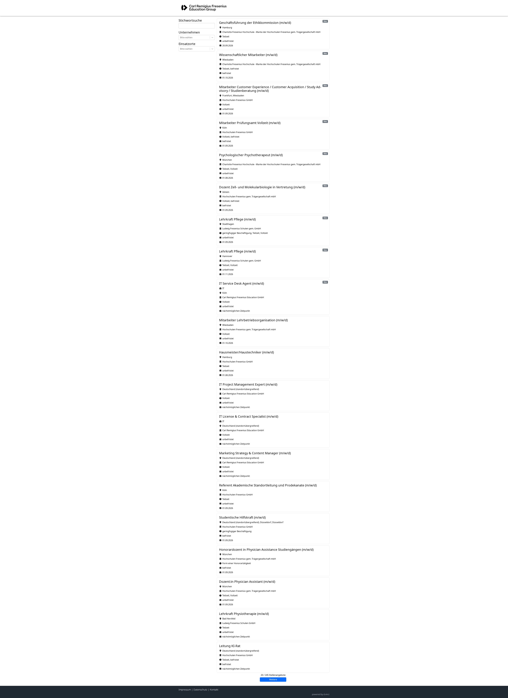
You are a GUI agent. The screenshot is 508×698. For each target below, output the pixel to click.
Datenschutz (200, 689)
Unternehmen (189, 32)
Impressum (185, 689)
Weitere (273, 679)
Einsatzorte (187, 44)
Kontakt (214, 689)
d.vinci (326, 694)
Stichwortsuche (190, 20)
